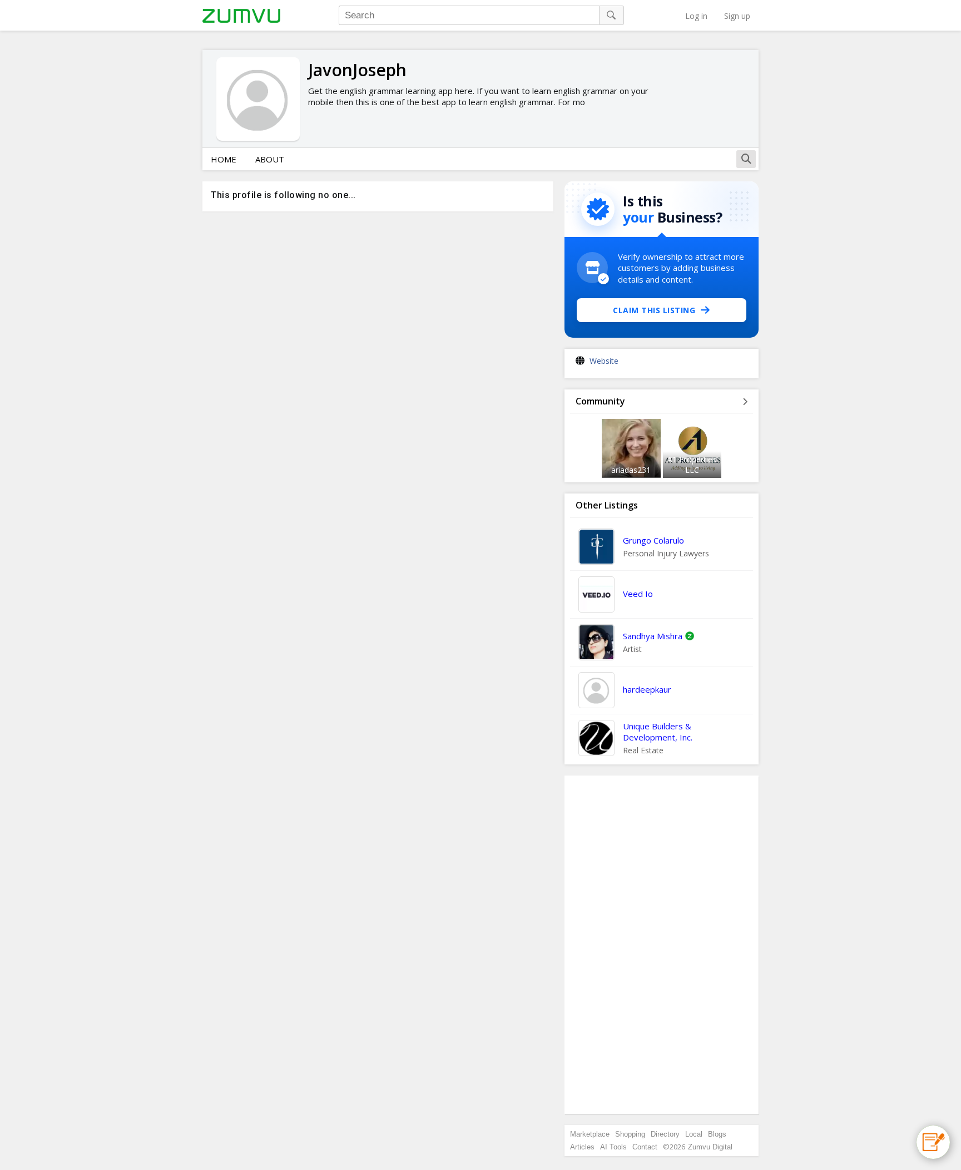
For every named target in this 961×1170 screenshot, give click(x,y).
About (269, 159)
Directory (665, 1134)
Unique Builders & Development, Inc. (657, 731)
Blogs (717, 1134)
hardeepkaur (647, 689)
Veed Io (638, 593)
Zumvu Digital (710, 1147)
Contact (644, 1147)
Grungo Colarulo (653, 540)
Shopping (630, 1134)
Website (604, 361)
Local (693, 1134)
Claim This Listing (654, 310)
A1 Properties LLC (691, 464)
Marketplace (590, 1134)
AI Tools (613, 1147)
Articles (582, 1147)
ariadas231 (631, 470)
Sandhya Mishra (652, 635)
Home (223, 159)
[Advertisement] (661, 945)
